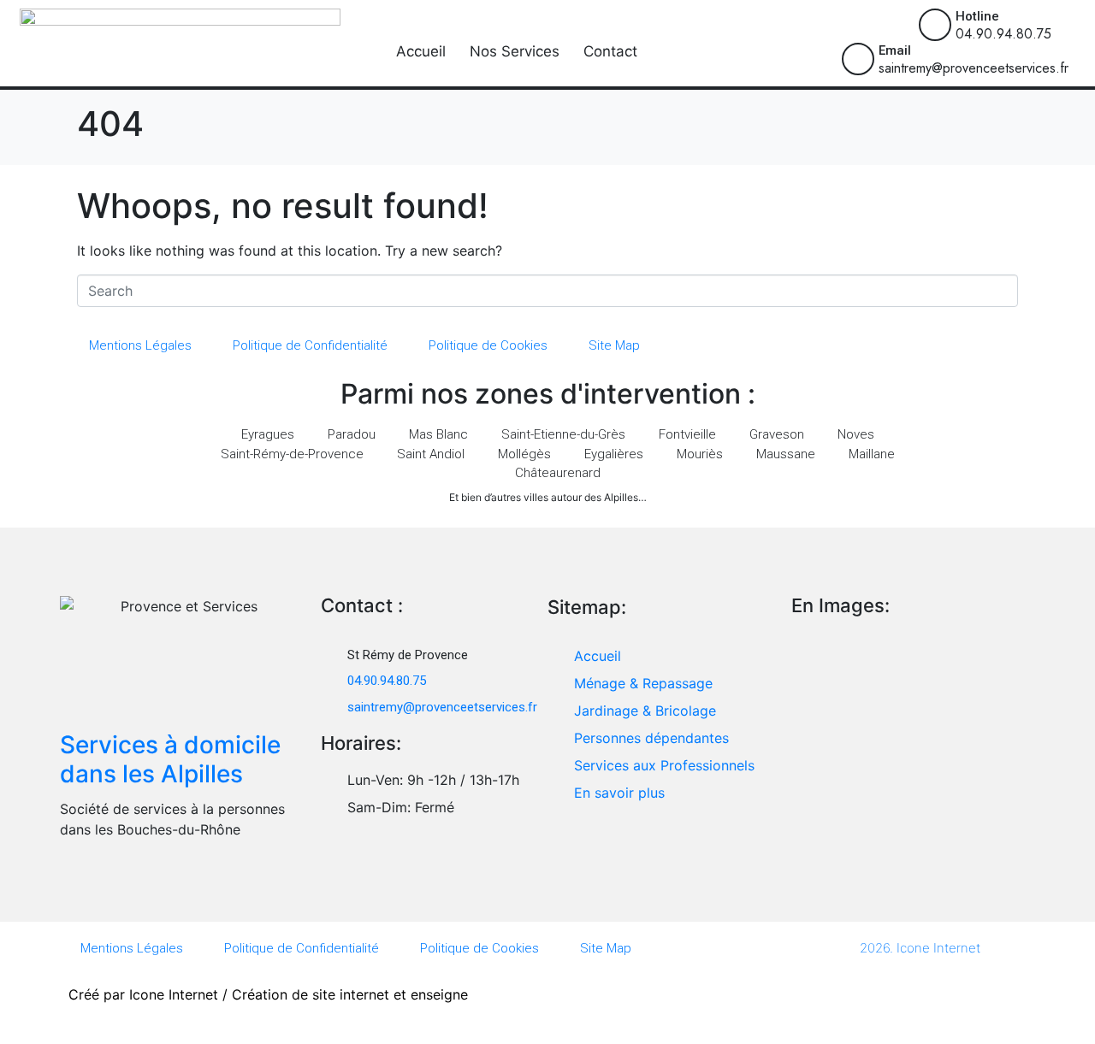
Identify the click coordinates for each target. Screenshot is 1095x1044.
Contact (610, 51)
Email (895, 50)
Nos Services (514, 51)
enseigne (439, 994)
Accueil (421, 51)
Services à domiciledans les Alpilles (170, 759)
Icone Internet (173, 994)
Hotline (977, 16)
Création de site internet (310, 994)
